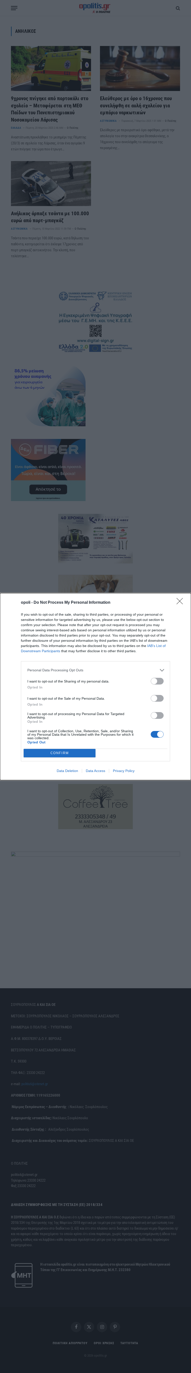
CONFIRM (59, 753)
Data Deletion (67, 771)
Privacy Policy (124, 771)
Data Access (95, 771)
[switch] (157, 681)
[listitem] (95, 670)
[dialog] (95, 686)
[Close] (181, 602)
